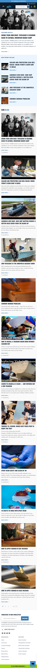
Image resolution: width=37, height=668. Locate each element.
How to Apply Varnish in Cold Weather (15, 590)
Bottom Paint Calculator (23, 645)
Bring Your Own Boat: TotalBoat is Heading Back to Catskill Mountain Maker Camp (16, 139)
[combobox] (22, 7)
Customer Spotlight (5, 645)
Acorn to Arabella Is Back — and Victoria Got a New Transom (18, 385)
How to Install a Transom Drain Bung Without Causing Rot (17, 342)
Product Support (22, 654)
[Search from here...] (28, 7)
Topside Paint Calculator (24, 648)
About (2, 640)
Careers (3, 648)
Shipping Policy (5, 656)
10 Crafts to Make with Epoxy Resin (13, 511)
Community (4, 642)
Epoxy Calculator (22, 640)
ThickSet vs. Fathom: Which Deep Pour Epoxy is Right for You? (17, 427)
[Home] (8, 6)
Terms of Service (5, 659)
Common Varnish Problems (11, 303)
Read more (4, 51)
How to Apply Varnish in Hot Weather (14, 548)
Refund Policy (4, 654)
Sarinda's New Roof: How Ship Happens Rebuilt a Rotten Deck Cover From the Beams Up (18, 222)
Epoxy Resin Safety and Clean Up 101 (14, 470)
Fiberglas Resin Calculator (24, 642)
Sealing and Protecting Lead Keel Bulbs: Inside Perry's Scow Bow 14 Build (18, 182)
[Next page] (16, 606)
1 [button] (2, 606)
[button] (18, 666)
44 (14, 606)
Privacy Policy (4, 651)
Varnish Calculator (22, 651)
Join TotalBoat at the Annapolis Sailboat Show (18, 263)
